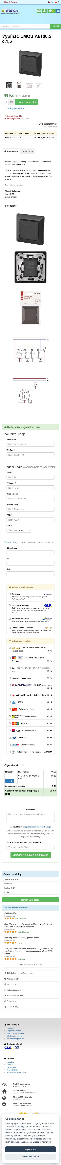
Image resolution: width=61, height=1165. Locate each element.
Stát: (9, 525)
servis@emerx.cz (12, 2)
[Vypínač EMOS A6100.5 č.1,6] (30, 63)
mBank (36, 723)
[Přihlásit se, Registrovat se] (44, 11)
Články (10, 1064)
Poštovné (8, 883)
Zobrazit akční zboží (30, 899)
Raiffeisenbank (38, 716)
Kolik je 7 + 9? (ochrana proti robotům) (24, 842)
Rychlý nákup (17, 108)
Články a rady (12, 1006)
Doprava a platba (14, 1030)
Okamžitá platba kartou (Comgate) (32, 659)
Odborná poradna (13, 990)
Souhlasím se (31, 826)
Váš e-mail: (12, 439)
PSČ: (9, 515)
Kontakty (10, 1028)
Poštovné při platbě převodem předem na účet (32, 669)
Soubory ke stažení (14, 995)
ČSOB (34, 702)
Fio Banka (35, 737)
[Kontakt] (39, 11)
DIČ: (8, 569)
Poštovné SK (9, 888)
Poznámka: (30, 809)
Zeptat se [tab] (28, 151)
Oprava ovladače (11, 879)
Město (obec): (13, 504)
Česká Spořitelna (36, 744)
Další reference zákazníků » (30, 964)
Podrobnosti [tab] (12, 151)
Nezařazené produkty (15, 1038)
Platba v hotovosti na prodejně (34, 751)
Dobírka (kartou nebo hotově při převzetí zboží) (32, 649)
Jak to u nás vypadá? (16, 1033)
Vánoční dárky (12, 984)
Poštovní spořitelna (35, 709)
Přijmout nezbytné (30, 1156)
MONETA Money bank (42, 686)
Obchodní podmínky (15, 1036)
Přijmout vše (30, 1149)
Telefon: (11, 450)
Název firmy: (12, 548)
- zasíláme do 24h (19, 973)
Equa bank (36, 677)
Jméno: (10, 472)
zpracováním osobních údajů (38, 826)
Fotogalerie (11, 1001)
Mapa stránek (12, 1069)
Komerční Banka (36, 730)
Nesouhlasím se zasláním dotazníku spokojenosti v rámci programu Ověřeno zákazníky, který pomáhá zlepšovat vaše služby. (31, 833)
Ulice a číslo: (13, 493)
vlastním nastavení (42, 1142)
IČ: (8, 558)
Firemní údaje (28, 542)
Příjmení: (11, 483)
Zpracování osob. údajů (16, 1072)
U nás (6, 892)
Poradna (10, 1062)
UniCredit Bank (42, 695)
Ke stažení (11, 1067)
